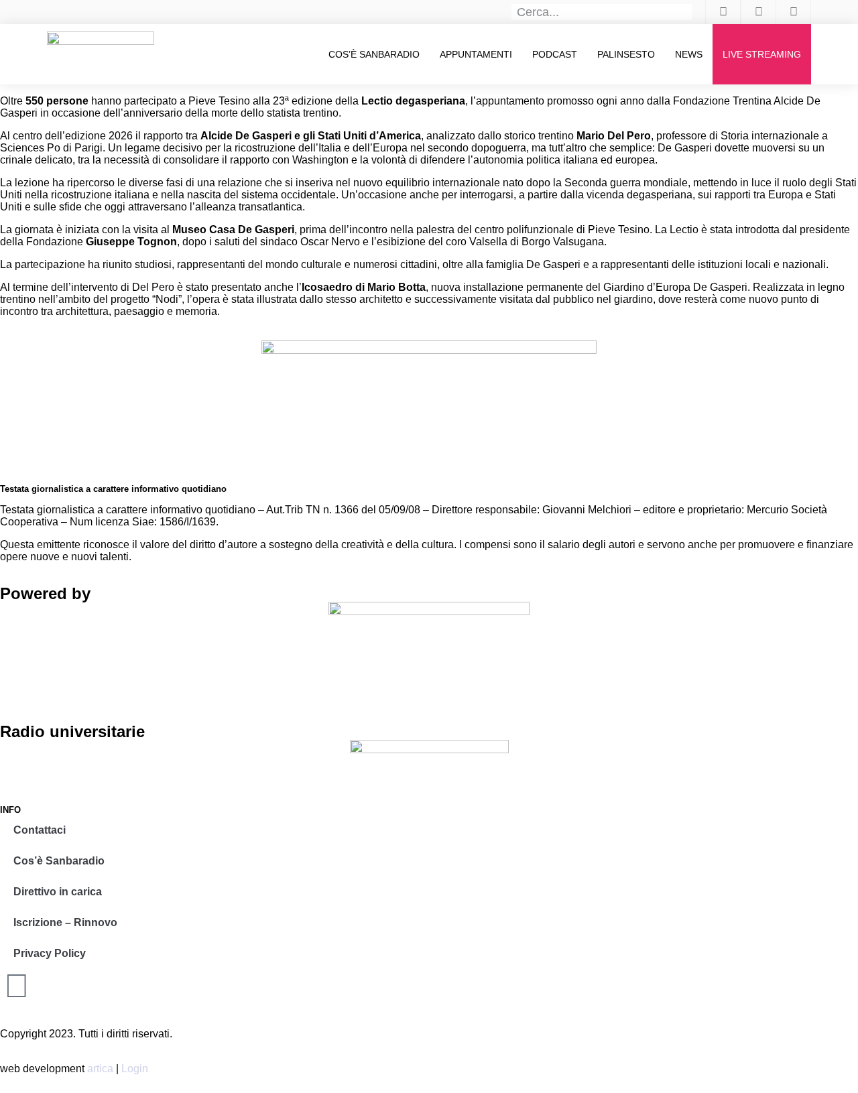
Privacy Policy (49, 953)
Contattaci (39, 830)
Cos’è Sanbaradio (374, 54)
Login (134, 1068)
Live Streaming (762, 54)
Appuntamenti (476, 54)
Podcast (554, 54)
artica (100, 1068)
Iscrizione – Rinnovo (65, 922)
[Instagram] (17, 986)
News (688, 54)
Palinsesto (626, 54)
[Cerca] (684, 12)
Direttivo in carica (57, 891)
